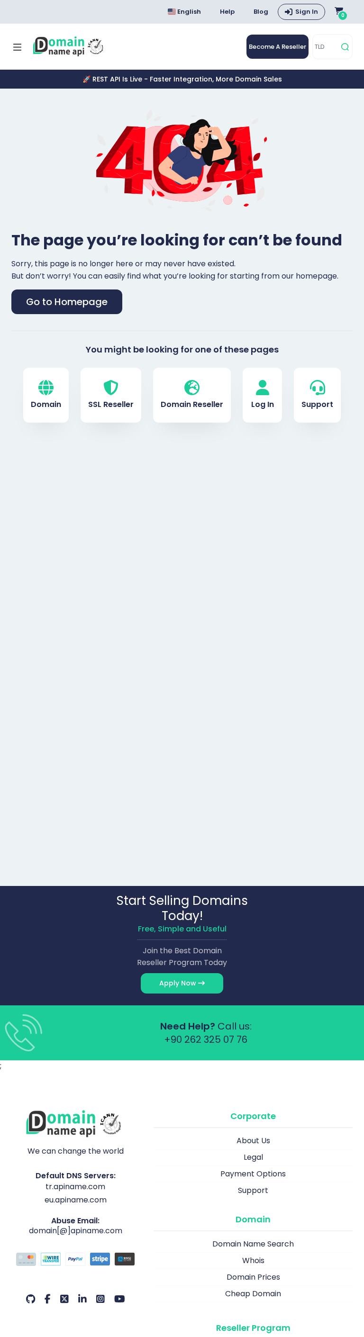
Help (227, 11)
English (188, 11)
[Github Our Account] (30, 1299)
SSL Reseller (111, 404)
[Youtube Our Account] (119, 1299)
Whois (253, 1260)
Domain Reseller (192, 404)
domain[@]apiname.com (75, 1230)
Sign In (306, 11)
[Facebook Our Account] (48, 1299)
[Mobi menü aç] (17, 47)
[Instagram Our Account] (100, 1299)
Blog (261, 11)
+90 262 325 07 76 (205, 1039)
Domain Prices (253, 1277)
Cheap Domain (253, 1293)
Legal (253, 1157)
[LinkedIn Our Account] (82, 1299)
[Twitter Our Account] (64, 1299)
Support (317, 404)
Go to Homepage (67, 301)
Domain (46, 404)
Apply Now (178, 983)
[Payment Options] (75, 1260)
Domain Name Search (253, 1243)
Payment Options (253, 1173)
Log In (262, 404)
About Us (253, 1140)
